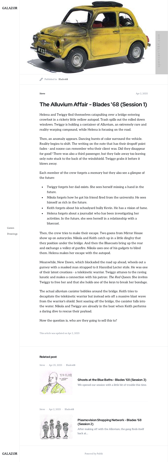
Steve (42, 93)
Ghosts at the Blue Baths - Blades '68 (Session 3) (112, 380)
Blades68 (63, 79)
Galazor (9, 8)
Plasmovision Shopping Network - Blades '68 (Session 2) (109, 422)
